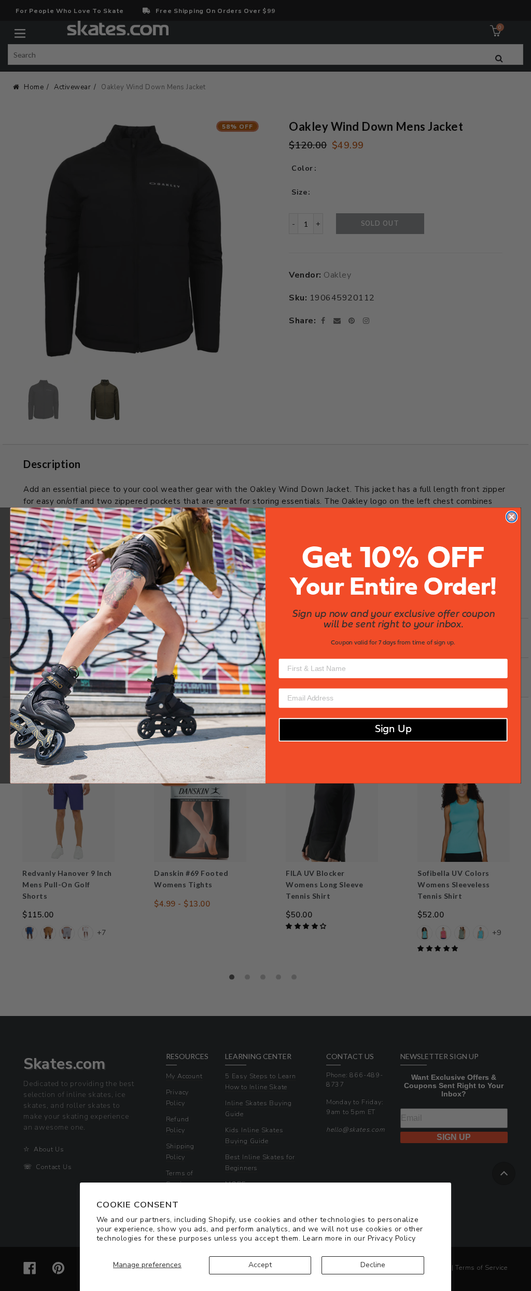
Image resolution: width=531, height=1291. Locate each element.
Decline (372, 1265)
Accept (260, 1265)
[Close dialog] (512, 517)
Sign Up (393, 730)
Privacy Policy (392, 1238)
